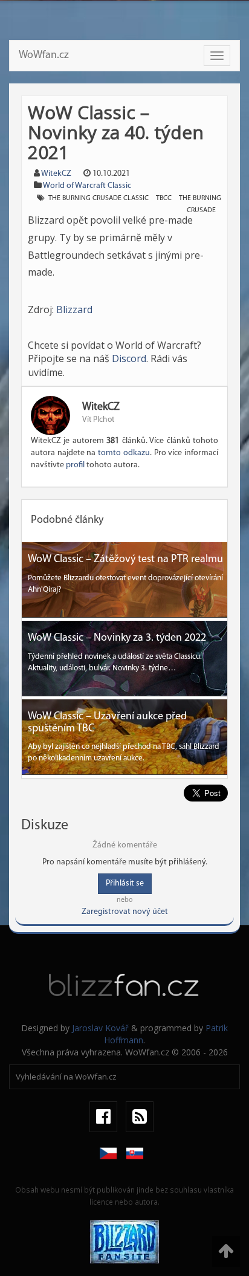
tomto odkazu (124, 453)
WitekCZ (56, 173)
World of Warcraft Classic (87, 185)
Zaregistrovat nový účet (125, 911)
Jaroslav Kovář (100, 1028)
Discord (129, 358)
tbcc (164, 198)
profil (75, 465)
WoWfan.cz (44, 55)
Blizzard (74, 309)
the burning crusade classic (98, 198)
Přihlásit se (125, 883)
